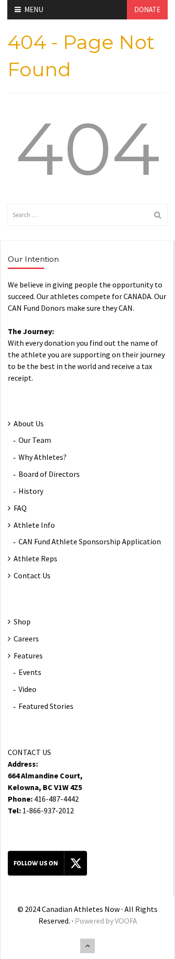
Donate (147, 9)
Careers (26, 638)
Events (29, 672)
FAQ (20, 508)
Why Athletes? (42, 457)
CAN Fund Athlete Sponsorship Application (89, 541)
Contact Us (32, 575)
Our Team (34, 440)
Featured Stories (45, 706)
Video (27, 689)
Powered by (95, 920)
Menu (33, 9)
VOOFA (126, 920)
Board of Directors (49, 474)
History (30, 491)
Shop (22, 621)
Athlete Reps (35, 558)
